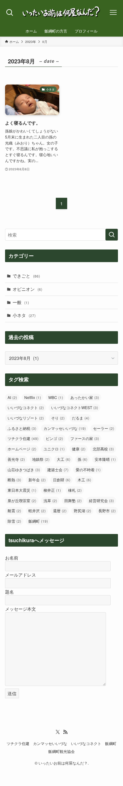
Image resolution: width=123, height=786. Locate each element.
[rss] (65, 732)
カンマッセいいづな (65, 428)
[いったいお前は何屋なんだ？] (61, 12)
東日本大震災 (22, 490)
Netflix (32, 397)
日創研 (61, 479)
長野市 (107, 510)
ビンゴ (54, 438)
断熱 (14, 479)
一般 (21, 302)
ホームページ (22, 448)
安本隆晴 (105, 459)
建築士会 (57, 469)
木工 (84, 479)
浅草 (50, 500)
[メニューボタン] (113, 12)
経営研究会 (101, 500)
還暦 (60, 510)
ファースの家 (84, 438)
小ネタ (24, 315)
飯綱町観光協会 (61, 751)
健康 (78, 448)
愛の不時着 (88, 469)
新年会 (37, 479)
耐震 (14, 510)
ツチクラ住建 (23, 438)
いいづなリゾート (26, 417)
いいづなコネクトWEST (74, 407)
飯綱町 (38, 521)
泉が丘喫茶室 (22, 500)
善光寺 (16, 459)
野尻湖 (82, 510)
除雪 (14, 521)
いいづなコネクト (26, 407)
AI (12, 397)
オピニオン (27, 289)
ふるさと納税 (22, 428)
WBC (55, 397)
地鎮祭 (41, 459)
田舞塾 (73, 500)
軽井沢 (37, 510)
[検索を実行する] (111, 235)
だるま (80, 417)
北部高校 (103, 448)
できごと (26, 276)
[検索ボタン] (10, 12)
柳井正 (52, 490)
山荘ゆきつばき (24, 469)
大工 (63, 459)
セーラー (103, 428)
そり (58, 417)
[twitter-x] (58, 732)
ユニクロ (54, 448)
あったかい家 (84, 397)
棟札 (75, 490)
